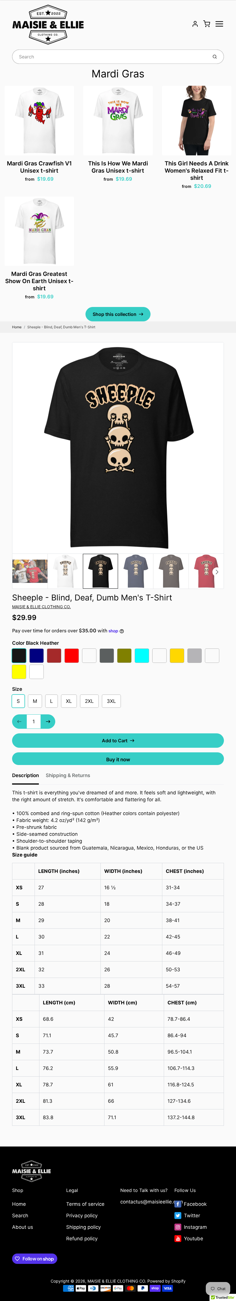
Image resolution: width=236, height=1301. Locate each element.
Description (25, 775)
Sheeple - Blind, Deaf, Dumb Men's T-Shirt (61, 327)
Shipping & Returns (68, 775)
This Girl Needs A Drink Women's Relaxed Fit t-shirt (197, 170)
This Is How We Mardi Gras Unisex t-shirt (118, 167)
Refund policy (82, 1238)
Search (20, 1215)
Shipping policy (83, 1227)
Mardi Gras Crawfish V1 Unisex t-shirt (39, 167)
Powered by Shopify (166, 1281)
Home (17, 327)
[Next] (217, 572)
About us (22, 1227)
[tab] (29, 777)
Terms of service (85, 1204)
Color (35, 643)
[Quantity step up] (48, 721)
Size (17, 689)
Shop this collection (114, 314)
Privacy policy (82, 1215)
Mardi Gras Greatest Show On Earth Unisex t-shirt (39, 281)
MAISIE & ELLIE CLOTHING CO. (41, 606)
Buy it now (118, 759)
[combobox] (109, 56)
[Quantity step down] (19, 721)
